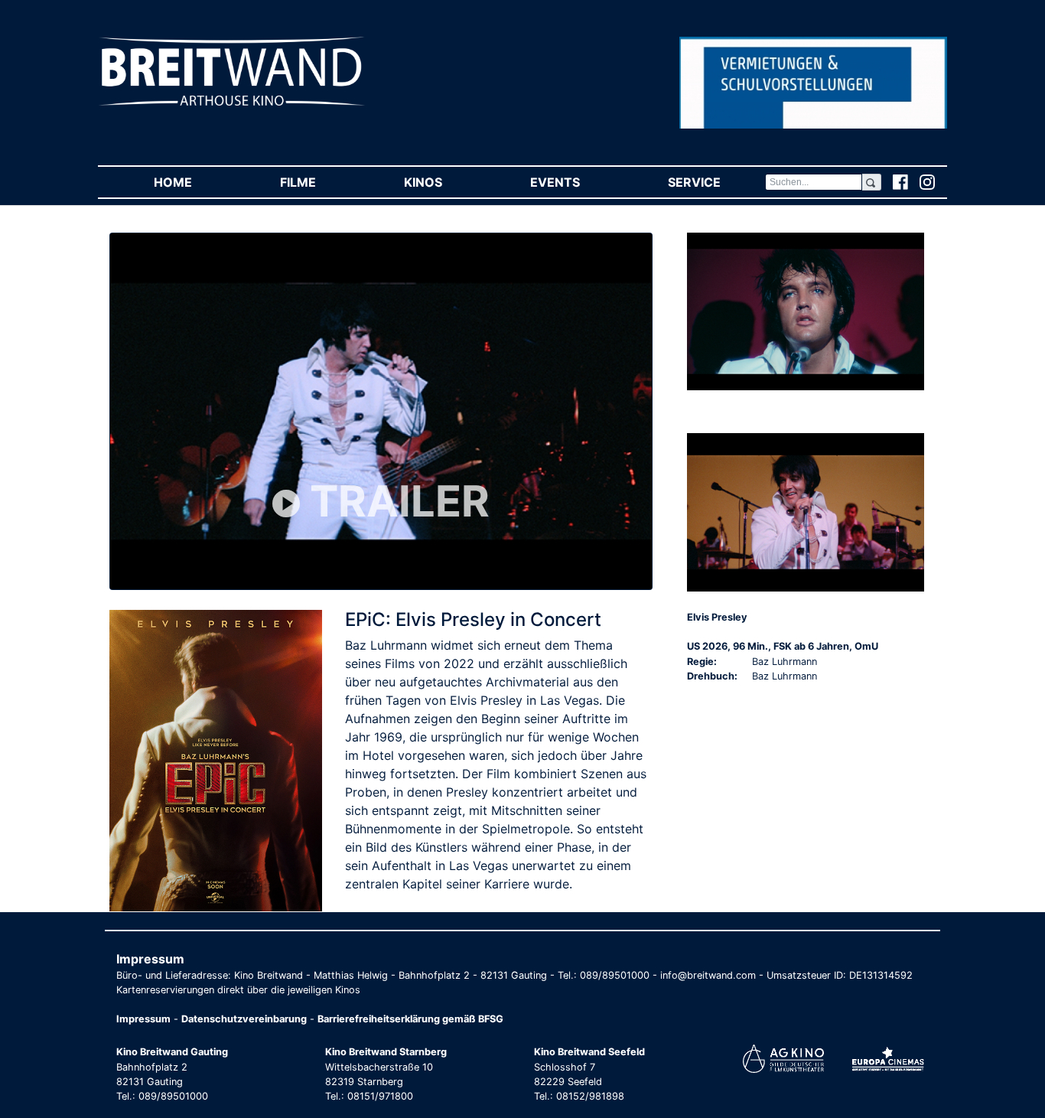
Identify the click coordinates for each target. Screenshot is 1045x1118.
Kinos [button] (445, 182)
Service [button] (716, 182)
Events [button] (576, 182)
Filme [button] (320, 182)
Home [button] (195, 182)
